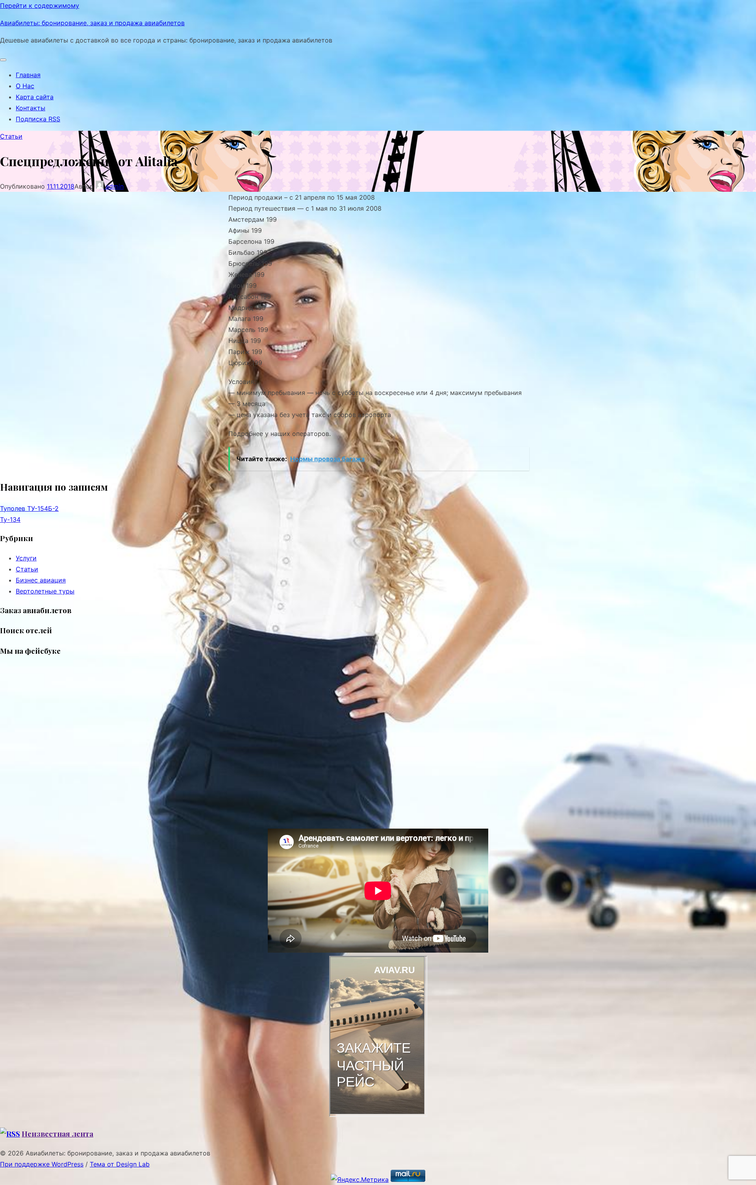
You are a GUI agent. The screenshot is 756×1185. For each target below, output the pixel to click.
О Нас (25, 86)
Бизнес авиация (41, 580)
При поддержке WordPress (41, 1164)
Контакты (30, 108)
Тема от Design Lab (120, 1164)
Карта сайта (35, 97)
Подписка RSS (38, 119)
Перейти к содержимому (39, 5)
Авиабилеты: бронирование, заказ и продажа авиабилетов (92, 23)
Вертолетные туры (45, 591)
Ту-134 (10, 519)
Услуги (26, 558)
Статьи (11, 136)
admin (114, 186)
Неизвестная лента (57, 1134)
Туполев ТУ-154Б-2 (29, 508)
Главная (28, 75)
